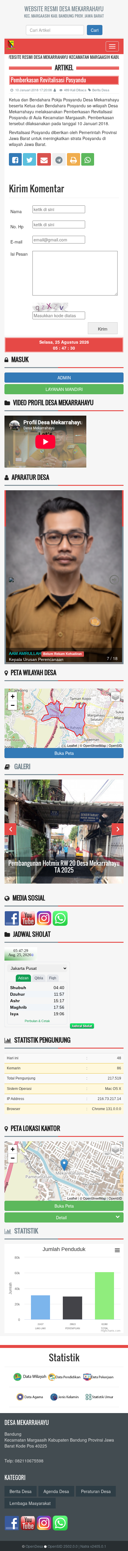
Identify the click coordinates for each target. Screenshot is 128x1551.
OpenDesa (34, 1546)
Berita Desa (100, 89)
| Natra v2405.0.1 (92, 1546)
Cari (95, 30)
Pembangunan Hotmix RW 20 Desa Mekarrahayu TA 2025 (64, 866)
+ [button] (13, 696)
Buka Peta (64, 753)
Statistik (24, 1230)
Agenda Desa (56, 1491)
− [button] (13, 705)
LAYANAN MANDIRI (64, 389)
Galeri (20, 766)
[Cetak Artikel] (73, 158)
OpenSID (115, 745)
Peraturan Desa (96, 1491)
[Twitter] (29, 158)
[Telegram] (59, 158)
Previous (10, 829)
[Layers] (115, 696)
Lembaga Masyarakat (30, 1503)
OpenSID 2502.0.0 (63, 1546)
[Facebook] (15, 158)
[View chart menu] (117, 1250)
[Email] (44, 158)
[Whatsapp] (87, 158)
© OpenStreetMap (93, 745)
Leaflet (72, 745)
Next (118, 829)
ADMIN (64, 378)
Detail (61, 1217)
